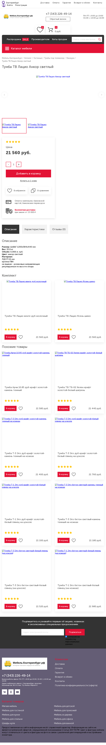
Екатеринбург (12, 3)
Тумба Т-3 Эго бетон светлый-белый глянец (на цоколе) (25, 587)
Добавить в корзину (28, 173)
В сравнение (43, 190)
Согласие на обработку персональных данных (72, 640)
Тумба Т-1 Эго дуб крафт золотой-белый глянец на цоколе (24, 521)
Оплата (55, 3)
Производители (40, 39)
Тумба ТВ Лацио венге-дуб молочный (26, 316)
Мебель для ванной (64, 723)
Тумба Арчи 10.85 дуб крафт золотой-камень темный (26, 389)
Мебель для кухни (11, 714)
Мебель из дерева (63, 714)
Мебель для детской (64, 706)
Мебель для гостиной (13, 710)
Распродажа (17, 39)
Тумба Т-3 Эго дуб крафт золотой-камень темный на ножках (25, 455)
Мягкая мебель (9, 706)
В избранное (19, 190)
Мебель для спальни (12, 719)
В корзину (10, 337)
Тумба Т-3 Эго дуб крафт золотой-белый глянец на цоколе (78, 455)
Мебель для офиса (63, 719)
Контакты (97, 3)
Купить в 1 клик (28, 180)
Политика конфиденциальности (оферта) (76, 685)
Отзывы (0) (59, 229)
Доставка (44, 3)
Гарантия (66, 3)
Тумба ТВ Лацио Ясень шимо (74, 316)
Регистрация (21, 5)
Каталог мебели (21, 48)
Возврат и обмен (82, 3)
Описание (11, 229)
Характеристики (34, 229)
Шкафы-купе (8, 723)
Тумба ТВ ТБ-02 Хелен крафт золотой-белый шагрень (74, 389)
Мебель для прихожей (65, 710)
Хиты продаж (59, 39)
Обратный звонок (58, 19)
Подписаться (75, 632)
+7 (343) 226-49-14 (59, 14)
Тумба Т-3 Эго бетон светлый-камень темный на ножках (79, 521)
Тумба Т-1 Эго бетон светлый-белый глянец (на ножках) (78, 587)
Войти (10, 5)
